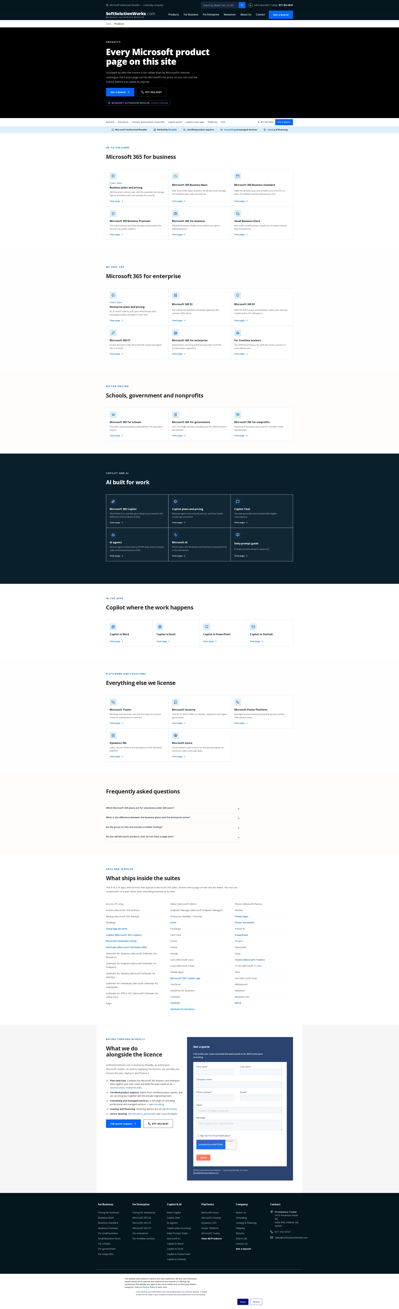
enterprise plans (134, 1087)
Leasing (271, 129)
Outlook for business (182, 1009)
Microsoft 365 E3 (141, 1217)
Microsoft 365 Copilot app (185, 978)
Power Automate (244, 922)
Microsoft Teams (210, 1233)
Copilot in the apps (195, 122)
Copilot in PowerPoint (178, 1254)
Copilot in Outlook (176, 1259)
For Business (191, 14)
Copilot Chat (173, 1217)
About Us (245, 14)
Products (173, 14)
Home (108, 24)
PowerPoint (241, 934)
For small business (108, 1233)
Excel (173, 922)
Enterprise (123, 122)
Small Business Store (109, 1238)
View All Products (211, 1238)
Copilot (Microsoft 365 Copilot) (124, 934)
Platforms (212, 122)
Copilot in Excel (175, 1248)
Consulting (230, 129)
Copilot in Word (175, 1243)
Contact (260, 14)
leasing (173, 1108)
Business (110, 122)
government (149, 1113)
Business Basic (106, 1217)
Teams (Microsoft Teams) (250, 959)
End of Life (241, 1238)
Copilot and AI (175, 122)
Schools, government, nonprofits (148, 122)
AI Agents (172, 1222)
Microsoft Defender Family (121, 940)
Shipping (240, 1228)
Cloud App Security (116, 928)
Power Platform (210, 1228)
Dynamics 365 (208, 1222)
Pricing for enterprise (143, 1212)
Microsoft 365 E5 (141, 1222)
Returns (240, 1233)
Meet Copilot (174, 1212)
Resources (230, 14)
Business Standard (108, 1222)
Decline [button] (256, 1301)
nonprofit (165, 1113)
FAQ (223, 122)
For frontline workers (143, 1238)
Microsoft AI (173, 1238)
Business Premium (108, 1228)
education (137, 1113)
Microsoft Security (211, 1217)
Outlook (175, 1002)
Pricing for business (108, 1212)
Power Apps (241, 916)
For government (106, 1248)
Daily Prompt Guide (177, 1233)
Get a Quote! (281, 14)
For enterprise (140, 1233)
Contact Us (242, 1243)
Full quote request (121, 1123)
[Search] (242, 5)
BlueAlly (172, 129)
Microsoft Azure (210, 1212)
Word (238, 1002)
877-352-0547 (286, 5)
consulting (159, 1104)
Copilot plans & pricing (179, 1228)
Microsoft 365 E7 (141, 1228)
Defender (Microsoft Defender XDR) (126, 947)
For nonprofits (105, 1254)
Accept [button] (243, 1301)
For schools (104, 1243)
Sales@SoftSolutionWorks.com (206, 1173)
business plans (117, 1087)
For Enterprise (211, 14)
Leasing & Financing (246, 1222)
